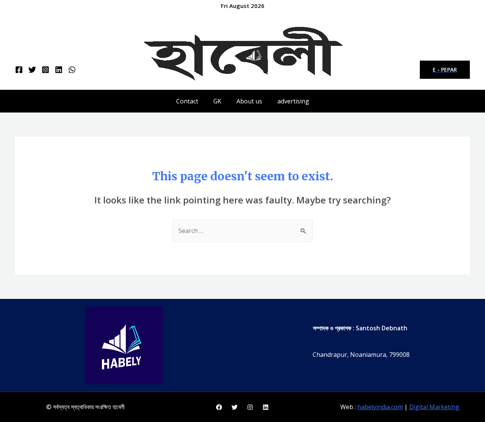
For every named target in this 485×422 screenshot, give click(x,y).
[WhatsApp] (72, 69)
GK (217, 101)
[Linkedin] (59, 69)
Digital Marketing (435, 407)
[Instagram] (45, 69)
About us (249, 101)
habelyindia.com (380, 407)
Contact (187, 101)
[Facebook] (19, 69)
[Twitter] (32, 69)
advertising (293, 101)
